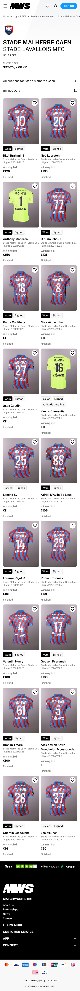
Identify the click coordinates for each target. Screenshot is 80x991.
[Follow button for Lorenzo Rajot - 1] (35, 526)
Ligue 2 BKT (20, 16)
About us (8, 904)
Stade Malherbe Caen (42, 16)
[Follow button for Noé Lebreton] (73, 103)
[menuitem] (5, 6)
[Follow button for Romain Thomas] (73, 526)
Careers (7, 918)
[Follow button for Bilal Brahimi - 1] (35, 103)
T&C (25, 980)
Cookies (52, 980)
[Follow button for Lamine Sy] (35, 442)
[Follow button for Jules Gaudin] (35, 353)
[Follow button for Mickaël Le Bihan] (73, 270)
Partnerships (10, 909)
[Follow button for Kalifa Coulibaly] (35, 270)
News (6, 913)
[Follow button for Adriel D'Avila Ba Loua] (73, 442)
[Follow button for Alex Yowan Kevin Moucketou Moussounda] (73, 692)
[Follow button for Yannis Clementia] (73, 353)
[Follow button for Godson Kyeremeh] (73, 609)
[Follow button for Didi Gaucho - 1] (73, 186)
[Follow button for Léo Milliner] (73, 780)
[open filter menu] (75, 91)
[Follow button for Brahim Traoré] (35, 692)
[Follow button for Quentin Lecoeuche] (35, 780)
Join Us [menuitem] (69, 5)
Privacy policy (38, 980)
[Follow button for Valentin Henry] (35, 609)
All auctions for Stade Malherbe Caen (29, 81)
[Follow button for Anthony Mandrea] (35, 186)
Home (6, 16)
